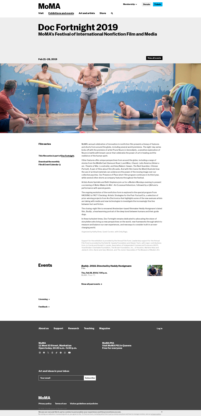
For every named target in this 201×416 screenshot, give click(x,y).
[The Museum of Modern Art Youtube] (69, 353)
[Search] (112, 13)
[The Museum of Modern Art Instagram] (40, 353)
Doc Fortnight (67, 156)
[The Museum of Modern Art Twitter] (48, 353)
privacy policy (156, 414)
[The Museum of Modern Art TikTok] (56, 353)
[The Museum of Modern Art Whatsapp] (65, 353)
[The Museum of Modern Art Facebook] (44, 353)
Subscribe (90, 378)
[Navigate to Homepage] (49, 6)
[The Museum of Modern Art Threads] (52, 353)
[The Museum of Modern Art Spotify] (61, 353)
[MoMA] (44, 397)
